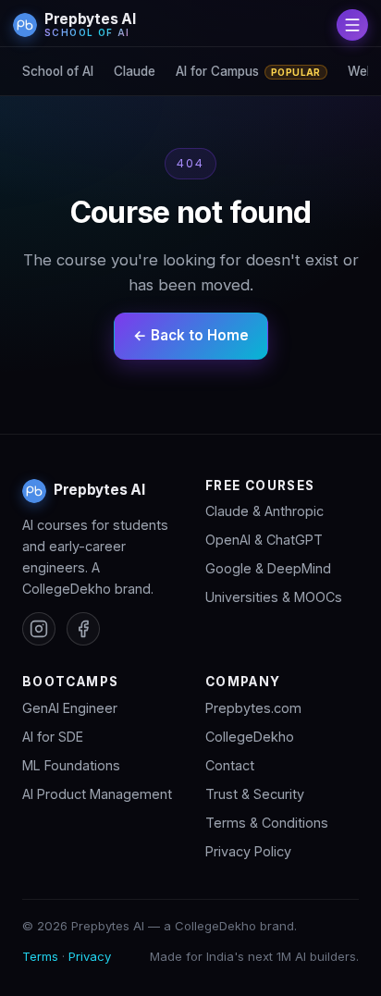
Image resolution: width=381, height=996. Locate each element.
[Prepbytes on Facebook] (83, 629)
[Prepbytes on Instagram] (38, 629)
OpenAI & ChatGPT (264, 539)
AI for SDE (52, 736)
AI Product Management (97, 794)
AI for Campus (248, 71)
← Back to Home (191, 335)
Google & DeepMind (268, 568)
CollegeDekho (249, 736)
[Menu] (352, 25)
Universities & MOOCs (273, 597)
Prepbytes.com (253, 708)
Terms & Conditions (266, 822)
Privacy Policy (248, 851)
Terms (40, 956)
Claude (134, 71)
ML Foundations (71, 765)
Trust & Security (254, 794)
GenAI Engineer (69, 708)
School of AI (57, 71)
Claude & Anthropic (264, 511)
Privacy (89, 956)
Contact (229, 765)
